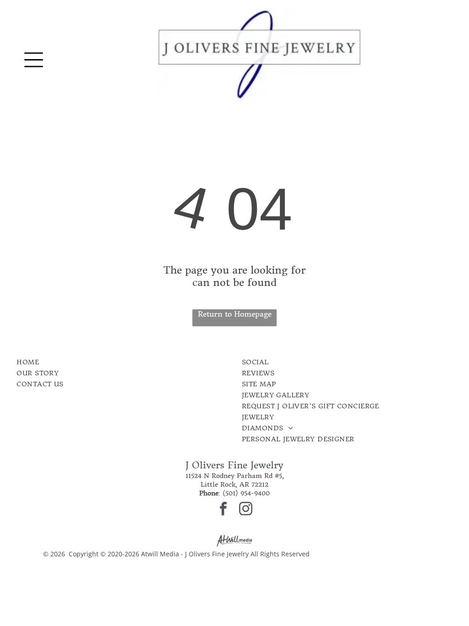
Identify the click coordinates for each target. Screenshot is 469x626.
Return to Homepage (235, 313)
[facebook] (223, 510)
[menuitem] (98, 362)
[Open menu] (33, 59)
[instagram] (246, 510)
